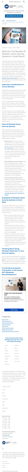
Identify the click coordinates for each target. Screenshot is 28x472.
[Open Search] (23, 1)
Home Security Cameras (8, 328)
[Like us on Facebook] (3, 449)
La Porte (6, 345)
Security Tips (5, 319)
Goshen (6, 353)
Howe (6, 348)
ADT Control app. (9, 148)
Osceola (16, 350)
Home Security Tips (6, 321)
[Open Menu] (2, 1)
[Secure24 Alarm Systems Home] (14, 6)
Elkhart (16, 348)
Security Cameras (6, 324)
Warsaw (6, 350)
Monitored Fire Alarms (7, 329)
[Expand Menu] (14, 9)
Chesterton (7, 364)
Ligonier (6, 361)
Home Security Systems (7, 323)
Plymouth (17, 353)
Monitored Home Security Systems (10, 331)
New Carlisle (17, 361)
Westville (6, 358)
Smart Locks (5, 326)
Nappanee (17, 345)
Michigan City (7, 356)
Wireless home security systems (10, 78)
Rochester (17, 356)
